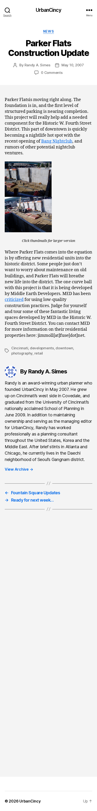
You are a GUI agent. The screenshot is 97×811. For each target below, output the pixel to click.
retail (38, 353)
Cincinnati (19, 348)
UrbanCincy (48, 10)
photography (21, 353)
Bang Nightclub (56, 141)
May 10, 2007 (72, 65)
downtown (64, 348)
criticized (14, 299)
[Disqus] (48, 585)
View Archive (19, 469)
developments (42, 348)
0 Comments (51, 72)
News (48, 31)
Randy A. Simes (37, 65)
